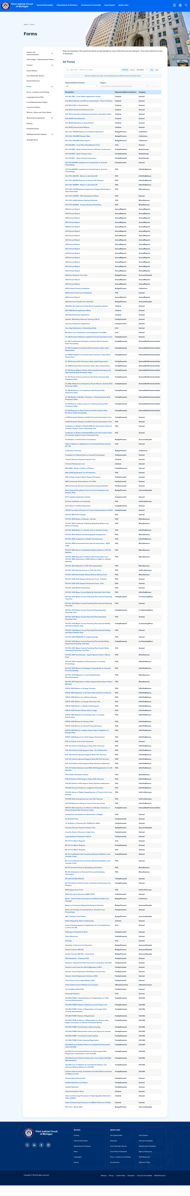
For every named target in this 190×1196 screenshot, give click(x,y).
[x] (27, 1145)
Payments (113, 1141)
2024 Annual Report (72, 284)
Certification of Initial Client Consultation (80, 439)
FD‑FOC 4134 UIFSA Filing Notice (77, 588)
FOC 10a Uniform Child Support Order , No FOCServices (86, 750)
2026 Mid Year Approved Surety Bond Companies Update (86, 306)
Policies (30, 123)
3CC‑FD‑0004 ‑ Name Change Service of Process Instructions (88, 149)
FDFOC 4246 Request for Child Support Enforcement (85, 737)
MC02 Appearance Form (74, 890)
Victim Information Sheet (74, 1091)
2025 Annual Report (72, 297)
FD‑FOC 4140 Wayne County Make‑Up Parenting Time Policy (87, 592)
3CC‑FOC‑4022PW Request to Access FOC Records (84, 180)
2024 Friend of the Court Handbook (78, 293)
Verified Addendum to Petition (76, 1082)
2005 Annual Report (72, 213)
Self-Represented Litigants (37, 134)
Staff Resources (144, 1157)
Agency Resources (145, 1151)
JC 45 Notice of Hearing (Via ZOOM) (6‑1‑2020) (82, 823)
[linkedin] (34, 1145)
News (76, 1151)
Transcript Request (72, 993)
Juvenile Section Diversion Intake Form (80, 832)
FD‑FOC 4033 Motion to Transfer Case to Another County (86, 530)
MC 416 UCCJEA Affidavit (74, 879)
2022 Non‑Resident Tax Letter (76, 275)
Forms (29, 86)
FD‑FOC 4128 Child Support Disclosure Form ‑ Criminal (85, 579)
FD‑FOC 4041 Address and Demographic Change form (85, 534)
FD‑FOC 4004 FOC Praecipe (75, 514)
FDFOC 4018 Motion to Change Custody (80, 688)
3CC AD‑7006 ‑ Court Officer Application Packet (82, 96)
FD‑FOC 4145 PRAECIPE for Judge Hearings (81, 637)
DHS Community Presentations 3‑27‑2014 (80, 481)
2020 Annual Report (72, 262)
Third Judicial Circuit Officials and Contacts (81, 985)
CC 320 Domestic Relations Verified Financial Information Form (88, 337)
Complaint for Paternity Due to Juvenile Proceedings (85, 455)
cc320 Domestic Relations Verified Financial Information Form (88, 417)
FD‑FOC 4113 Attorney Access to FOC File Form (83, 570)
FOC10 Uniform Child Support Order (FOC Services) (84, 779)
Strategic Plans (32, 140)
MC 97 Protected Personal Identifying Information (83, 867)
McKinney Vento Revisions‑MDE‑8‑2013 (80, 894)
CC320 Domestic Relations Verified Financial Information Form (88, 422)
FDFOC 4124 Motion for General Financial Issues (83, 726)
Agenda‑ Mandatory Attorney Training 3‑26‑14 (82, 319)
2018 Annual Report (72, 253)
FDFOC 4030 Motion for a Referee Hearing (81, 697)
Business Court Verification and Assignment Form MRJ (85, 332)
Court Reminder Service (35, 76)
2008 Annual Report (72, 227)
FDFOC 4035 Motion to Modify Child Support (82, 706)
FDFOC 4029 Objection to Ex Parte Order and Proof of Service (88, 693)
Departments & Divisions (82, 1146)
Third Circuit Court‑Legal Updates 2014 (80, 980)
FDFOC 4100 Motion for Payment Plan (79, 721)
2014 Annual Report (72, 235)
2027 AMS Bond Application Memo (78, 310)
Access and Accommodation (33, 53)
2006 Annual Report (72, 218)
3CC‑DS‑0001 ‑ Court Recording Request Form (82, 145)
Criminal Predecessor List (74, 464)
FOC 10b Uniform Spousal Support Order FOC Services (85, 755)
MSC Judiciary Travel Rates (75, 916)
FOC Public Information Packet (76, 774)
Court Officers (32, 71)
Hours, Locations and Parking (38, 92)
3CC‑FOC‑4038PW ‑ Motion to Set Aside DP (81, 185)
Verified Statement (72, 1087)
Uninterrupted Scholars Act (75, 1078)
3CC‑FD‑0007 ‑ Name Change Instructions (80, 158)
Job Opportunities (116, 1135)
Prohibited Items (33, 128)
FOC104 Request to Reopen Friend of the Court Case (85, 803)
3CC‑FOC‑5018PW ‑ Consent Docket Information (83, 205)
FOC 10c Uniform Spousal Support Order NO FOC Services (87, 759)
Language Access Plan (35, 97)
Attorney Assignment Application (77, 324)
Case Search (143, 1135)
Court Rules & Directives (118, 1151)
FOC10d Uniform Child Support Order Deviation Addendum (87, 783)
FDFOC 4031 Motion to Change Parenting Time (82, 701)
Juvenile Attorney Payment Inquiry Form (80, 828)
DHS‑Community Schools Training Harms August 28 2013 (86, 486)
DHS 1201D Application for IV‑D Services (80, 473)
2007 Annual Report (72, 222)
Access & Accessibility (144, 1175)
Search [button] (76, 1162)
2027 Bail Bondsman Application (77, 315)
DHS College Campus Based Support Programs (82, 477)
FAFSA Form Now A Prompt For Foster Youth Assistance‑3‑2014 (89, 510)
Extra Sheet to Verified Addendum (77, 506)
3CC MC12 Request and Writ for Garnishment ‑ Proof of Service (88, 101)
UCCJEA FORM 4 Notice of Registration (80, 1016)
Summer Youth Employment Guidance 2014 (81, 976)
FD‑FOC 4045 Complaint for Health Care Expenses (84, 539)
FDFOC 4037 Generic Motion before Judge (81, 710)
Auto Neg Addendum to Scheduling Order (80, 328)
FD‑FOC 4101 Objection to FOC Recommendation (83, 566)
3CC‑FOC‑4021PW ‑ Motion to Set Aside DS (81, 176)
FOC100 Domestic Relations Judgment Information (84, 788)
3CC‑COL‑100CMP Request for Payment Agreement (84, 132)
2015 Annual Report (72, 240)
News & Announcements (36, 118)
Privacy (111, 1175)
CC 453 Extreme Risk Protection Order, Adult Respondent (86, 361)
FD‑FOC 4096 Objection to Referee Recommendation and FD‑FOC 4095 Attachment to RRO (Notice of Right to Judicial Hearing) (88, 559)
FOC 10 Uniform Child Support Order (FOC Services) (84, 746)
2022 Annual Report (72, 271)
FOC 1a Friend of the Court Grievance (79, 741)
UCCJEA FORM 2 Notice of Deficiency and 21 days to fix (86, 1005)
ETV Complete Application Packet (77, 497)
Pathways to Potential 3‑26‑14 (76, 932)
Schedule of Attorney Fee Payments (78, 945)
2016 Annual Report (72, 244)
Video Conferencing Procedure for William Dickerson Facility (88, 1102)
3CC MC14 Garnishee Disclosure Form (79, 110)
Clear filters (155, 86)
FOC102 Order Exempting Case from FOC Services (84, 799)
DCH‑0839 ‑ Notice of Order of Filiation (79, 468)
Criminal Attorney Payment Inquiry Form (80, 459)
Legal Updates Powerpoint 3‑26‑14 (78, 836)
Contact (30, 65)
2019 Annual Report (72, 257)
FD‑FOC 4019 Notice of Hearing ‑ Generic (80, 519)
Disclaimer (131, 1175)
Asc (152, 70)
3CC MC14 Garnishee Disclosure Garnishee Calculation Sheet (88, 114)
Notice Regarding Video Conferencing (79, 921)
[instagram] (48, 1145)
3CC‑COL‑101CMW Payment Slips (77, 136)
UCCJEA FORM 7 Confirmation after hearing (81, 1036)
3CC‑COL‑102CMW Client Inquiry (77, 140)
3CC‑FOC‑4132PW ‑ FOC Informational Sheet (82, 196)
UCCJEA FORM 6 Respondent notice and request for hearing (88, 1031)
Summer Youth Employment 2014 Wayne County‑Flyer (85, 971)
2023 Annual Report (72, 279)
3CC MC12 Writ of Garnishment (76, 105)
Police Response (71, 936)
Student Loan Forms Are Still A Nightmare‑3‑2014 (83, 967)
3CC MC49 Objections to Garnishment (79, 123)
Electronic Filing (144, 1162)
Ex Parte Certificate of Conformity (77, 501)
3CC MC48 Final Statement (75, 118)
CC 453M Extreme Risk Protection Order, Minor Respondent (87, 366)
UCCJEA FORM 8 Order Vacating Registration (82, 1040)
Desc (157, 70)
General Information (81, 1141)
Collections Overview (73, 450)
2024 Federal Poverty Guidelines (77, 288)
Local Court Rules (33, 107)
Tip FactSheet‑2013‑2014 (74, 989)
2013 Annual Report (72, 231)
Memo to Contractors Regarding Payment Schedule (84, 905)
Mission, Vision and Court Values (39, 112)
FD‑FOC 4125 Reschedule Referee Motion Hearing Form (86, 574)
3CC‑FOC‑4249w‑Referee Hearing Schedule (81, 200)
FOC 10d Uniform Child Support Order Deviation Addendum (87, 763)
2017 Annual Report (72, 249)
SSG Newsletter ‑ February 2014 (77, 958)
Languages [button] (78, 1157)
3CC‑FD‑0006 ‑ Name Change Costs (78, 154)
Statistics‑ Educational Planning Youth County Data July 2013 (88, 963)
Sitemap (104, 1175)
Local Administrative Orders (37, 102)
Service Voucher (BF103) (74, 949)
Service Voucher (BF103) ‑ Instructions (79, 954)
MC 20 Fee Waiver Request (75, 841)
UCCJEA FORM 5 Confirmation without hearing (82, 1027)
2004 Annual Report (72, 209)
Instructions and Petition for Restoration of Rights (84, 814)
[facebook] (41, 1145)
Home (26, 24)
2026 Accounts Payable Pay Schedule (79, 301)
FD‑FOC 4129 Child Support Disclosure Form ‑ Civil (84, 583)
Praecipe (68, 941)
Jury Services (114, 1162)
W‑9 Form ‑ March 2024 (73, 1107)
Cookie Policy (120, 1175)
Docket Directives (33, 81)
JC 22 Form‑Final (71, 819)
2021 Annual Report (72, 266)
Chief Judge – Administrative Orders (40, 59)
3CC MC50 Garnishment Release (77, 127)
